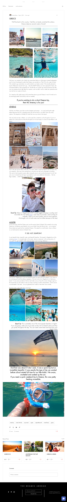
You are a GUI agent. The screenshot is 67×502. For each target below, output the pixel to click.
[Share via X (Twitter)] (13, 427)
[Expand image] (17, 37)
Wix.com (58, 493)
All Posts (4, 6)
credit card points (19, 6)
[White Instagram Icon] (14, 492)
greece (52, 422)
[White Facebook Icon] (8, 492)
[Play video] (33, 399)
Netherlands (10, 6)
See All (63, 438)
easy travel (26, 422)
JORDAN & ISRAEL (51, 454)
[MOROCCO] (12, 446)
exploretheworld (38, 422)
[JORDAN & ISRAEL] (54, 446)
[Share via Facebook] (10, 427)
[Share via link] (19, 427)
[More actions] (57, 15)
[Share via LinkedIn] (16, 427)
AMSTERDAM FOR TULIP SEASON (32, 455)
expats (32, 422)
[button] (62, 6)
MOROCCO (7, 454)
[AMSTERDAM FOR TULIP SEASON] (33, 446)
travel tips (12, 422)
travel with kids (19, 422)
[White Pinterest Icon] (11, 492)
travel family (46, 422)
